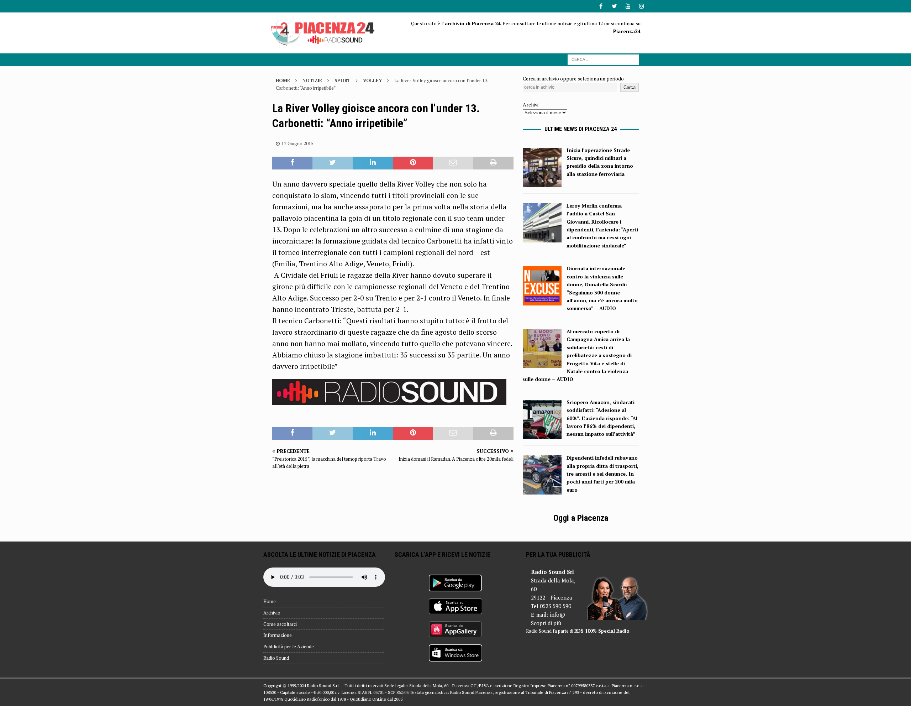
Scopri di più (546, 623)
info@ (557, 614)
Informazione (277, 635)
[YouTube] (628, 6)
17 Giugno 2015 (297, 143)
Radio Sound (276, 658)
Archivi (530, 104)
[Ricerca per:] (603, 59)
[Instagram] (641, 6)
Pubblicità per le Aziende (288, 646)
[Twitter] (614, 6)
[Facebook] (601, 6)
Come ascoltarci (280, 624)
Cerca (629, 87)
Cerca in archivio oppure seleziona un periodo (573, 78)
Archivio (271, 613)
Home (269, 601)
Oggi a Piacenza (580, 518)
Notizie (312, 80)
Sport (343, 80)
